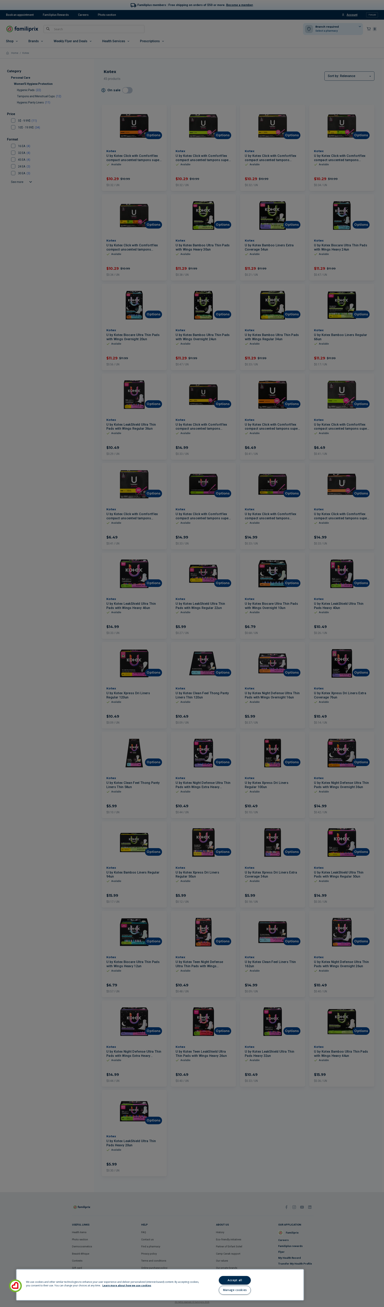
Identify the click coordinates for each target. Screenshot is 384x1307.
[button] (15, 1285)
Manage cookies (235, 1290)
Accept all (235, 1280)
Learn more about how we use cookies (126, 1285)
